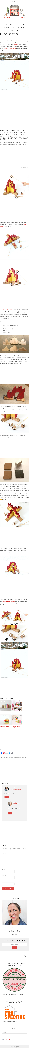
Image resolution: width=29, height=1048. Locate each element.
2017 (8, 757)
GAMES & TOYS (17, 757)
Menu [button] (15, 1)
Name (3, 869)
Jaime (14, 802)
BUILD (10, 757)
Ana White (16, 44)
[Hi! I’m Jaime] (14, 912)
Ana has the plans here (6, 309)
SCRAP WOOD (15, 758)
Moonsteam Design (14, 1046)
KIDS (11, 758)
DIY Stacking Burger (5, 726)
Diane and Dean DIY (14, 787)
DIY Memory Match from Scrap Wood (16, 727)
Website (3, 881)
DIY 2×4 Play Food (16, 712)
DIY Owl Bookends (4, 712)
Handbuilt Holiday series (10, 48)
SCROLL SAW (20, 758)
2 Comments (14, 759)
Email (4, 875)
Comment (4, 853)
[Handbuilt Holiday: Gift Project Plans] (14, 980)
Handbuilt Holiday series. (8, 601)
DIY (13, 757)
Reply (6, 797)
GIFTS (21, 757)
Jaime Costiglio (14, 12)
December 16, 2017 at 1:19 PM (16, 789)
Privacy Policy (14, 1047)
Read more (14, 934)
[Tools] (14, 1012)
